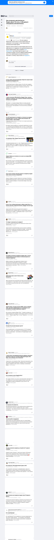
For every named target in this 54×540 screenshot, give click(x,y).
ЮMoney (11, 35)
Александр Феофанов (12, 94)
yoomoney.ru (28, 38)
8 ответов (14, 139)
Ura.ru (9, 322)
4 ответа (19, 82)
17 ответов (14, 278)
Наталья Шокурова (11, 114)
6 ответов (14, 310)
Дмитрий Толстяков (12, 510)
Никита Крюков (11, 135)
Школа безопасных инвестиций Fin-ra (14, 509)
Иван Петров (10, 171)
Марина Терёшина (12, 403)
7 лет (16, 114)
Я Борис (9, 201)
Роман (11, 139)
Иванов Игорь (10, 272)
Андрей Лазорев (16, 40)
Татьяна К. (10, 153)
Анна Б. (11, 176)
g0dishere (11, 259)
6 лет (12, 201)
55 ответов (15, 466)
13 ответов (15, 514)
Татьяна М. (11, 450)
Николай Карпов (12, 376)
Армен (11, 310)
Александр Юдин (11, 462)
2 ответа (19, 32)
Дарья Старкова (11, 352)
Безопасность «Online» (12, 539)
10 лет (15, 135)
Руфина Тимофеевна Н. (12, 77)
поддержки (27, 55)
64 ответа (15, 259)
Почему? (22, 70)
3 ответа (18, 123)
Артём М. (11, 466)
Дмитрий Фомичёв (13, 123)
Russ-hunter (10, 372)
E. (9, 61)
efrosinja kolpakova (12, 323)
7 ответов (14, 176)
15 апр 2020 (23, 38)
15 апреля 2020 (13, 61)
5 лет (17, 94)
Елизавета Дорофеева (13, 497)
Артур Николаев (11, 303)
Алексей (9, 492)
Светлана (10, 416)
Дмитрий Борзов (11, 252)
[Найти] (33, 16)
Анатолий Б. (10, 445)
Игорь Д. (11, 514)
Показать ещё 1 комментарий (20, 66)
